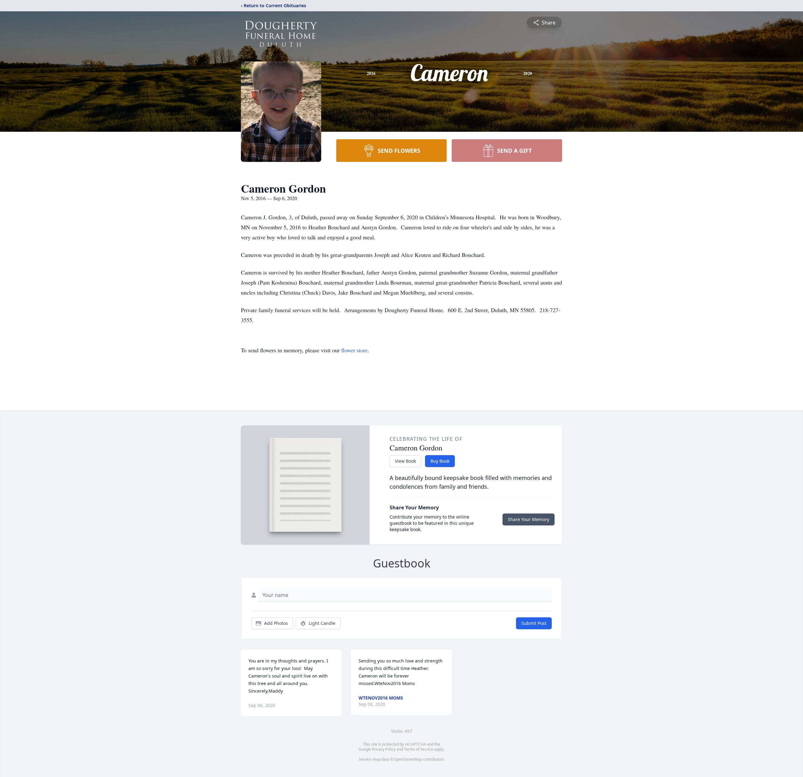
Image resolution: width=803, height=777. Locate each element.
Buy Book (439, 461)
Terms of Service (418, 749)
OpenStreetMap (408, 759)
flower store (354, 350)
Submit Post (533, 623)
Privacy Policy (384, 749)
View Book (405, 461)
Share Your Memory (528, 519)
